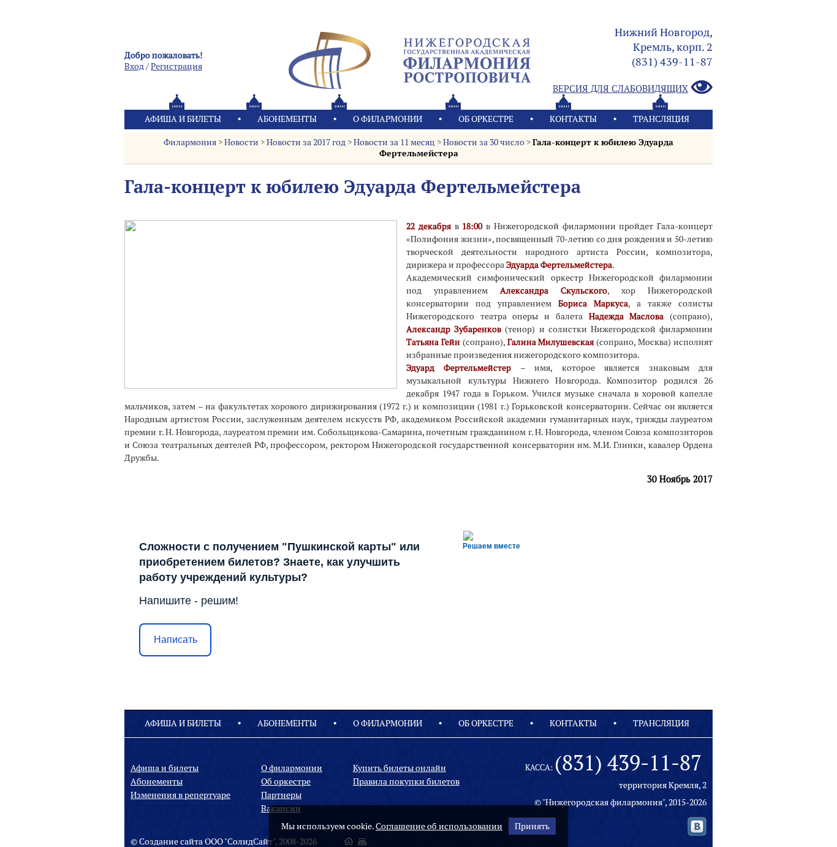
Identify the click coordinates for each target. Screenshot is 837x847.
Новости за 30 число (484, 142)
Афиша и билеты (183, 118)
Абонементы (287, 118)
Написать (175, 639)
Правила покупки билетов (406, 781)
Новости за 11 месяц (394, 142)
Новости (241, 142)
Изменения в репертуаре (180, 794)
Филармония (190, 142)
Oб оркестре (485, 118)
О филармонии (387, 118)
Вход (134, 66)
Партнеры (281, 794)
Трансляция (661, 118)
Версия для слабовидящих (620, 88)
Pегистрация (176, 66)
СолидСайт (250, 841)
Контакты (573, 118)
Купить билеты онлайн (399, 767)
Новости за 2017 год (306, 142)
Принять (532, 826)
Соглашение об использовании (439, 826)
